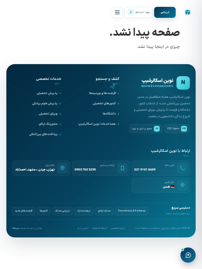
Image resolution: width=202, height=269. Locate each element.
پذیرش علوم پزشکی (45, 103)
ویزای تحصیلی (48, 113)
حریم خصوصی (118, 228)
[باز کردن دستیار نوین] (188, 255)
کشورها (44, 211)
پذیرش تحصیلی (47, 93)
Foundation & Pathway (131, 211)
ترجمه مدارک (83, 211)
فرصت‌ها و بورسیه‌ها (102, 93)
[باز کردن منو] (117, 12)
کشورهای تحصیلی (104, 103)
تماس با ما (82, 228)
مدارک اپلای (104, 211)
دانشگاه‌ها (109, 113)
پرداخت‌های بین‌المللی (43, 134)
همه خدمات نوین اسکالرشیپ (97, 124)
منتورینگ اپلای (48, 124)
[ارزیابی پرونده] (165, 12)
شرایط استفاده (99, 228)
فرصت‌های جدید (23, 211)
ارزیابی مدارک (62, 211)
